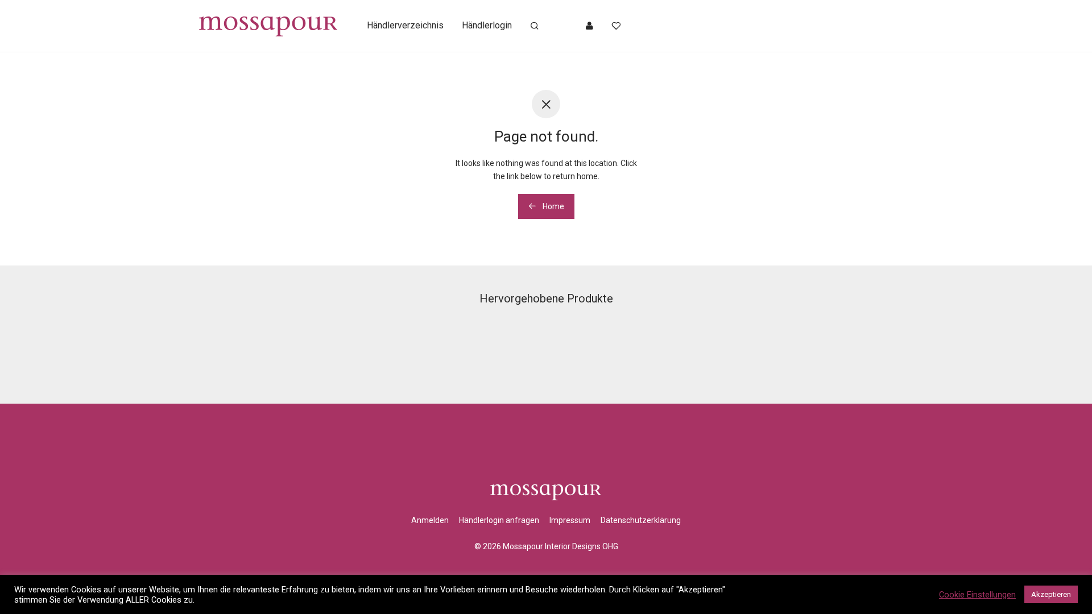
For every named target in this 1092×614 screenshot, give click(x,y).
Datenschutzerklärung (641, 520)
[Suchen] (534, 26)
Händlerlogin (487, 25)
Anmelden (430, 520)
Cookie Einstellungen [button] (977, 595)
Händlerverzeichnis (405, 25)
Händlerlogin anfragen (499, 520)
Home (552, 206)
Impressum (569, 520)
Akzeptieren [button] (1051, 594)
